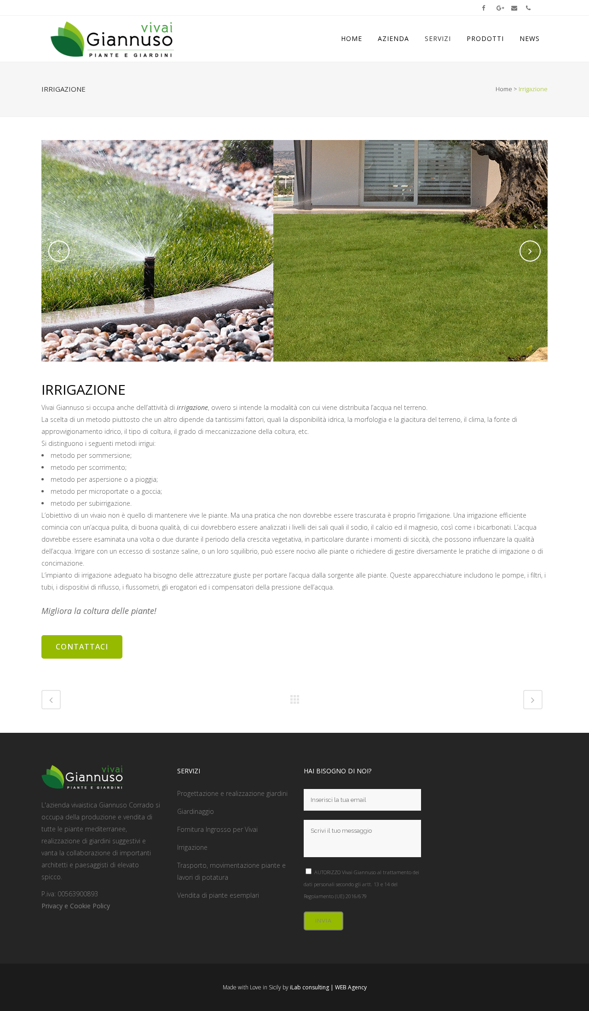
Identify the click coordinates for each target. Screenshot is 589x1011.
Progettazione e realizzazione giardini (232, 793)
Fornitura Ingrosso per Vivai (217, 829)
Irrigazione (192, 847)
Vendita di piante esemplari (218, 895)
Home (504, 89)
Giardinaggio (195, 811)
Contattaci (82, 647)
